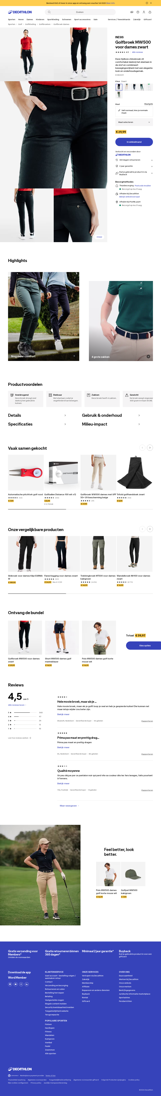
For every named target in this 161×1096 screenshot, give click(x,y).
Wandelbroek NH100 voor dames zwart (133, 577)
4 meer (99, 237)
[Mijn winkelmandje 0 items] (150, 12)
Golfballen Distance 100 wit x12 (60, 494)
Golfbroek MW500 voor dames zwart (24, 660)
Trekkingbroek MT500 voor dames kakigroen (97, 577)
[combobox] (134, 122)
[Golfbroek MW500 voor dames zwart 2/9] (27, 54)
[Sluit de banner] (151, 3)
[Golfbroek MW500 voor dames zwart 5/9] (80, 215)
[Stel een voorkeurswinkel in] (132, 12)
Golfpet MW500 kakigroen (129, 891)
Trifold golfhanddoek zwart (131, 494)
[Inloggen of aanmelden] (144, 12)
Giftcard (147, 19)
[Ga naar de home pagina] (20, 12)
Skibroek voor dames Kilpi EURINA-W (25, 577)
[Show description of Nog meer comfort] (74, 356)
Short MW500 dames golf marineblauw (58, 660)
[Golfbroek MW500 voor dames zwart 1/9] (80, 54)
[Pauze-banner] (147, 3)
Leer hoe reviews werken (18, 738)
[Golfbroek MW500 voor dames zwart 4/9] (27, 215)
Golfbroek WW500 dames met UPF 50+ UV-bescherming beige (98, 496)
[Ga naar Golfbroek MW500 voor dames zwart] (25, 638)
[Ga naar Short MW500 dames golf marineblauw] (62, 638)
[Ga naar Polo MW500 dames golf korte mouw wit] (99, 638)
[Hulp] (138, 12)
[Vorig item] (142, 448)
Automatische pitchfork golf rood (25, 494)
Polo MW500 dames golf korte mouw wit (97, 660)
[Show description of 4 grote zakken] (148, 356)
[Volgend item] (150, 448)
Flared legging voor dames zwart (61, 576)
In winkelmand (134, 142)
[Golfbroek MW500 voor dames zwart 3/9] (53, 134)
